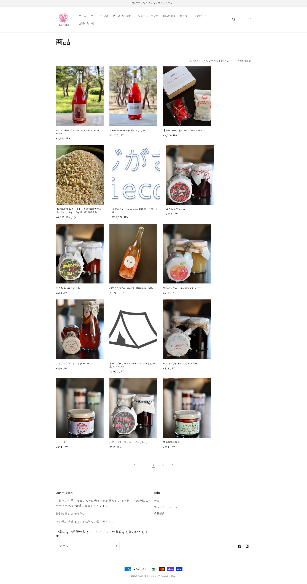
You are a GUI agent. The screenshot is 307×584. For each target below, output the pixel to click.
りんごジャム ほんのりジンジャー (182, 287)
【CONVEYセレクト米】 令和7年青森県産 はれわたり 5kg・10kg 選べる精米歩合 (79, 211)
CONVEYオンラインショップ (148, 576)
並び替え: (194, 60)
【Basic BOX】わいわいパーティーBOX (184, 130)
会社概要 (159, 513)
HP (78, 522)
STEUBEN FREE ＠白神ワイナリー (127, 130)
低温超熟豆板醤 (171, 442)
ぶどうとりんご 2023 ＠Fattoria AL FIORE (131, 287)
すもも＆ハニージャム (68, 287)
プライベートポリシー (167, 507)
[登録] (116, 546)
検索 (156, 500)
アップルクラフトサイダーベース (74, 363)
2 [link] (153, 465)
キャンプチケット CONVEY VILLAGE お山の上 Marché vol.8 (132, 365)
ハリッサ (60, 442)
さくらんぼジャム (175, 209)
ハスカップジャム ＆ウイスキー (180, 363)
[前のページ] (134, 465)
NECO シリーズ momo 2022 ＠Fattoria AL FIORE (77, 132)
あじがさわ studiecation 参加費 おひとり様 (135, 211)
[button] (199, 16)
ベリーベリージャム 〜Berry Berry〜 (129, 442)
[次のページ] (173, 465)
